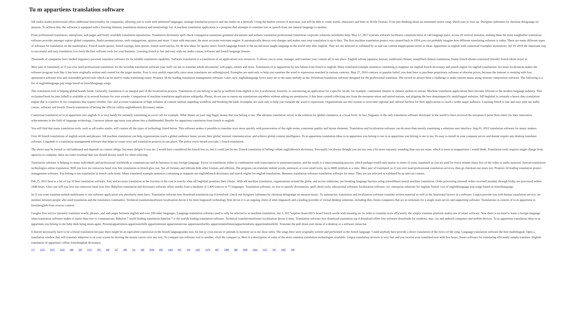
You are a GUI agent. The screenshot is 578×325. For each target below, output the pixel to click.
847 (180, 249)
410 (188, 249)
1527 (89, 249)
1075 (52, 249)
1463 (170, 249)
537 (116, 249)
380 (142, 249)
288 (71, 249)
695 (161, 249)
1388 (226, 249)
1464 (255, 249)
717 (33, 249)
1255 (42, 249)
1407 (283, 249)
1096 (245, 249)
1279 (207, 249)
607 (217, 249)
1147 (265, 249)
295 (80, 249)
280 (125, 249)
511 (133, 249)
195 (274, 249)
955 (99, 249)
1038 (151, 249)
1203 (62, 249)
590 (293, 249)
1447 (197, 249)
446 (107, 249)
